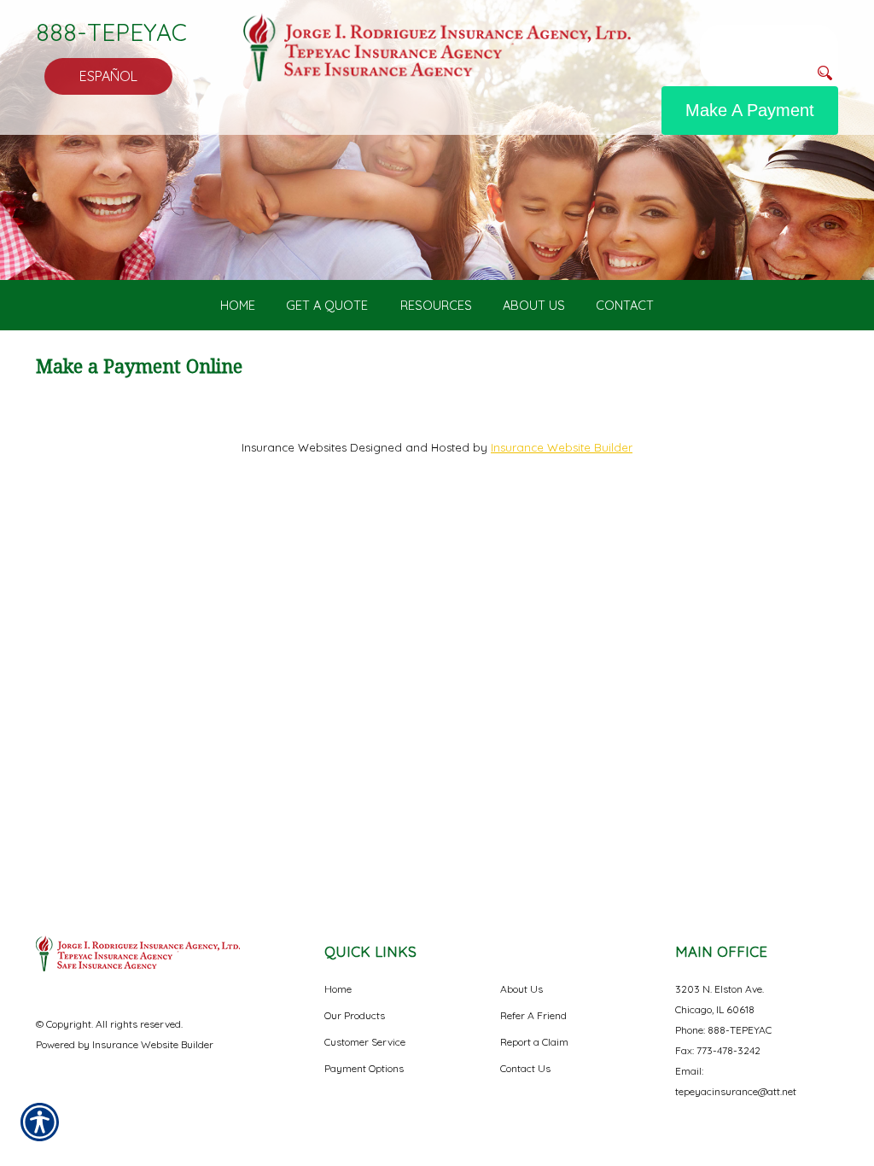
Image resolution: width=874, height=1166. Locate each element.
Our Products (354, 1015)
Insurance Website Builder (561, 447)
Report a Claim (534, 1041)
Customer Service (364, 1041)
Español (108, 76)
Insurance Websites (294, 447)
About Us (521, 988)
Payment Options (364, 1068)
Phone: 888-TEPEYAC (723, 1029)
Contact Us (525, 1068)
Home (338, 988)
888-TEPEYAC (111, 32)
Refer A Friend (533, 1015)
